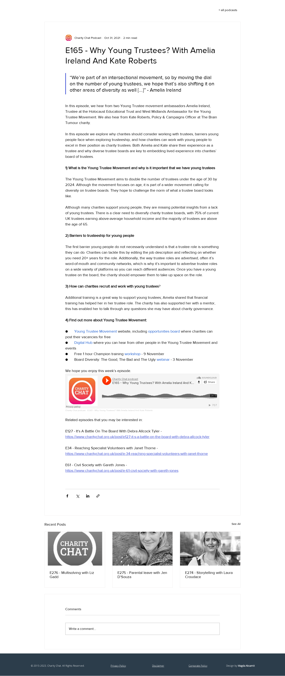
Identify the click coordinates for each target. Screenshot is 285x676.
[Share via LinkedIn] (88, 496)
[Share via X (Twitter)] (77, 496)
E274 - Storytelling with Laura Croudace (209, 575)
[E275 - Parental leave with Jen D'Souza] (142, 549)
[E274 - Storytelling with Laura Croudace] (210, 549)
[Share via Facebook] (67, 496)
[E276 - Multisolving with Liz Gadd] (75, 549)
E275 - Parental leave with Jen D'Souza (142, 575)
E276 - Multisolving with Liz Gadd (72, 575)
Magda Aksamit (246, 665)
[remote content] (142, 392)
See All (236, 523)
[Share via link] (98, 496)
